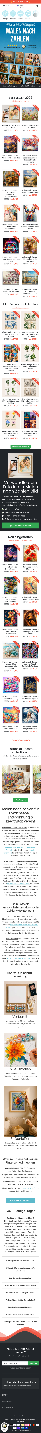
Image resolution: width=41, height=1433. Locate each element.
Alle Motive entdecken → (20, 1200)
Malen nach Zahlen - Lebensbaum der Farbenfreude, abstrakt (30, 159)
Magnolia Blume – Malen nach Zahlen (11, 290)
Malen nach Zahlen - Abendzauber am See (11, 157)
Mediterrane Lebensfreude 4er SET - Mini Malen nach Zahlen (11, 368)
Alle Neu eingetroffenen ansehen (20, 540)
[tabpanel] (20, 202)
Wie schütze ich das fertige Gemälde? (20, 1293)
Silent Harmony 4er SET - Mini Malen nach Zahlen (30, 401)
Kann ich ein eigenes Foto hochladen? (20, 1285)
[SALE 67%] (30, 122)
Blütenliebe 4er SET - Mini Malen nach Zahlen (11, 433)
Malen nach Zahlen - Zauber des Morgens (30, 598)
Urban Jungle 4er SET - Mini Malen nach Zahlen (30, 367)
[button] (5, 6)
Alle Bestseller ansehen (20, 101)
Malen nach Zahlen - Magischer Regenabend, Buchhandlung (10, 193)
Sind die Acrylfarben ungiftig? (20, 1278)
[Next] (35, 15)
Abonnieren (34, 1363)
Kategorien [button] (7, 1401)
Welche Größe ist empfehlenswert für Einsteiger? (20, 1269)
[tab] (18, 762)
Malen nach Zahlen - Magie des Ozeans (10, 728)
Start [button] (5, 1395)
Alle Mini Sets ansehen (21, 308)
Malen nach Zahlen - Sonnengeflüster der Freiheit (30, 632)
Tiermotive (9, 850)
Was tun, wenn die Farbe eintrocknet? (21, 1314)
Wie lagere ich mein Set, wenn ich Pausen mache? (20, 1323)
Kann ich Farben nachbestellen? (21, 1307)
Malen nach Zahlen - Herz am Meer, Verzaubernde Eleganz (10, 665)
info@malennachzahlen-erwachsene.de (18, 1385)
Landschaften (26, 1188)
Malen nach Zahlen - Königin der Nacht (30, 728)
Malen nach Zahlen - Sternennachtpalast (30, 697)
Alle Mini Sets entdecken (20, 447)
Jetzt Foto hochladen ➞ (20, 525)
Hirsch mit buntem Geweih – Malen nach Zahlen (30, 227)
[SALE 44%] (11, 329)
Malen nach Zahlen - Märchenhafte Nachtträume (10, 567)
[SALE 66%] (30, 221)
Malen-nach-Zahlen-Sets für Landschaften (20, 847)
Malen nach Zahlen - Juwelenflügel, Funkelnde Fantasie (30, 664)
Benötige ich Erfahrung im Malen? (20, 1218)
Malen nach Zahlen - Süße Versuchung (10, 697)
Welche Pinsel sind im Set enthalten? (20, 1300)
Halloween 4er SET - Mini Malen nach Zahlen (30, 433)
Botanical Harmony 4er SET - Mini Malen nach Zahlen (30, 334)
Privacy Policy (25, 1368)
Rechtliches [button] (7, 1407)
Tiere (36, 1188)
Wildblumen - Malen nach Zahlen (30, 126)
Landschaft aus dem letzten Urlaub (19, 958)
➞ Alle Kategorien (20, 800)
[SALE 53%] (11, 122)
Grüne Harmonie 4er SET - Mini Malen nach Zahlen (11, 401)
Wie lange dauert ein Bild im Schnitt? (20, 1261)
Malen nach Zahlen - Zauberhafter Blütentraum (10, 632)
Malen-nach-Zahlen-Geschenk (18, 884)
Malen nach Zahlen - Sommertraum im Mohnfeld (30, 567)
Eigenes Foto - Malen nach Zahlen (11, 126)
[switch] (4, 1430)
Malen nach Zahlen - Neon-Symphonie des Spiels (11, 259)
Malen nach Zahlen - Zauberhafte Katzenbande (10, 227)
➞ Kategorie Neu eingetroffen (20, 740)
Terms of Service (15, 1368)
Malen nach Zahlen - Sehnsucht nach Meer (30, 191)
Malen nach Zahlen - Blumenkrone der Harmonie (30, 259)
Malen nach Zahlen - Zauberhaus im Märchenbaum (10, 599)
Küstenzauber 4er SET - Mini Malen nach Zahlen (11, 334)
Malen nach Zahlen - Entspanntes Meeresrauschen (30, 291)
